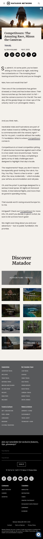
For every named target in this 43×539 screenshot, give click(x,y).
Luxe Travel (25, 371)
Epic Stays (5, 374)
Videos (23, 497)
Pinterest (26, 478)
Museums (4, 421)
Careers (4, 493)
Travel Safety (26, 418)
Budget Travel (26, 396)
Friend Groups (26, 385)
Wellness (4, 400)
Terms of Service (20, 525)
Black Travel (25, 389)
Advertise (4, 497)
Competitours (34, 138)
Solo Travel (25, 382)
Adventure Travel (7, 371)
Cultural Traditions (8, 425)
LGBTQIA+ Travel (26, 392)
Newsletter (25, 489)
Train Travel (5, 378)
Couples (24, 374)
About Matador (6, 489)
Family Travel (26, 378)
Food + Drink (5, 414)
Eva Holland (12, 50)
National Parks (6, 382)
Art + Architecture (7, 411)
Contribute (25, 507)
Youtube (20, 478)
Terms (24, 470)
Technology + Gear (27, 421)
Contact (9, 525)
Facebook (4, 478)
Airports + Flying (27, 411)
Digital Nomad (26, 400)
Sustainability (26, 414)
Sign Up (21, 464)
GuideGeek (24, 511)
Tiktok (15, 478)
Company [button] (5, 485)
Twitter (31, 478)
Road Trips (5, 396)
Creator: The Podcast (28, 500)
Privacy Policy (33, 470)
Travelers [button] (25, 485)
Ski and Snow (6, 389)
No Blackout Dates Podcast (30, 504)
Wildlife (4, 392)
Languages (5, 418)
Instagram (9, 478)
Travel (7, 45)
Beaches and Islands (8, 385)
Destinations (25, 493)
